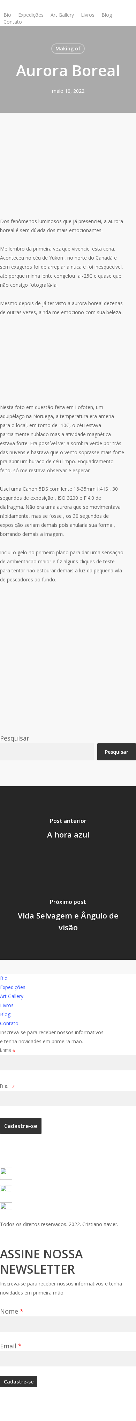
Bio (4, 978)
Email (7, 1086)
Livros (7, 1005)
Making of (68, 48)
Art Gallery (11, 996)
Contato (9, 1023)
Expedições (12, 987)
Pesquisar (14, 738)
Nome (8, 1050)
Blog (5, 1014)
